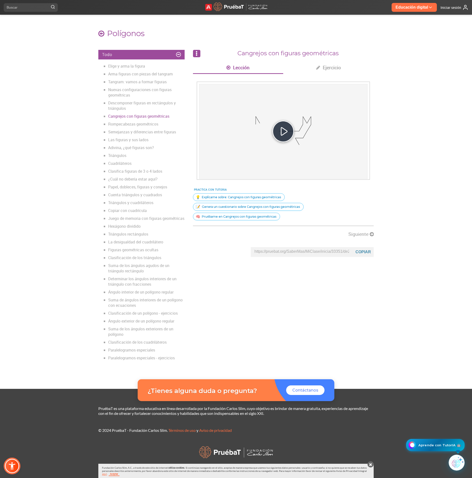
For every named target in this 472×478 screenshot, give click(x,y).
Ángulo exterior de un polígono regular (141, 321)
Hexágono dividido (124, 226)
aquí (104, 473)
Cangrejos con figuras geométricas (138, 116)
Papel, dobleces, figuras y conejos (137, 187)
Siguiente (359, 234)
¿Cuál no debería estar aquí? (133, 179)
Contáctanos (305, 390)
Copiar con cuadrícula (127, 210)
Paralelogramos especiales (131, 350)
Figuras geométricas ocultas (133, 250)
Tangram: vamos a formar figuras (137, 81)
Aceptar (114, 474)
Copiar (363, 252)
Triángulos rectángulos (128, 234)
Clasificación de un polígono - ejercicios (143, 313)
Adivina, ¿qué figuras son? (131, 147)
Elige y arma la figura (126, 66)
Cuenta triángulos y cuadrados (135, 194)
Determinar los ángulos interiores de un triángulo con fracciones (142, 281)
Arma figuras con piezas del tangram (140, 74)
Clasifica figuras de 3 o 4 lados (135, 171)
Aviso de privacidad (215, 430)
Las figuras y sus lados (128, 139)
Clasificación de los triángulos (134, 257)
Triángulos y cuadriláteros (130, 202)
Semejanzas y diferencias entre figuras (142, 132)
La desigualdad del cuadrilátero (135, 242)
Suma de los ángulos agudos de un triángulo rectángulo (138, 268)
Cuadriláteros (120, 163)
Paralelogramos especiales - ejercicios (141, 358)
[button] (12, 466)
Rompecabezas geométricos (133, 124)
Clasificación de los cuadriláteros (137, 342)
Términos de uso (182, 430)
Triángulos (117, 155)
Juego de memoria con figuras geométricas (146, 218)
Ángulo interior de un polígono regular (141, 292)
